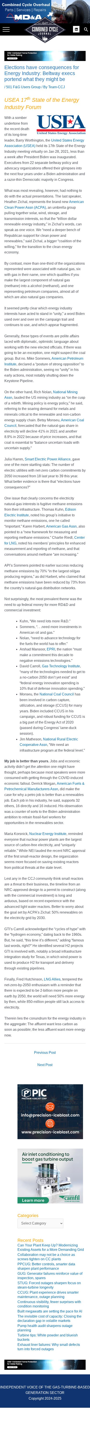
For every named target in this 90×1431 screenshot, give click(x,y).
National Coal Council (57, 694)
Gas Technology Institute (61, 666)
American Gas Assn (61, 526)
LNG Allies (52, 979)
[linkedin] (77, 28)
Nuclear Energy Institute (47, 834)
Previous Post (45, 1052)
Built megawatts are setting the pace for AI (49, 1311)
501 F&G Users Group (23, 87)
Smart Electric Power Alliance (48, 459)
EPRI (51, 649)
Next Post (44, 1065)
